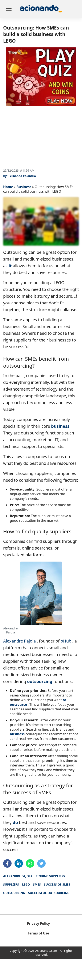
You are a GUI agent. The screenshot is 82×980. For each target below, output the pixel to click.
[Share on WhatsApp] (30, 863)
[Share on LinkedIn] (19, 863)
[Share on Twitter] (41, 863)
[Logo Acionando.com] (41, 9)
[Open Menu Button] (8, 9)
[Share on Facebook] (7, 863)
